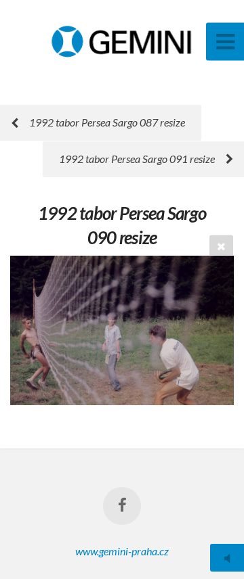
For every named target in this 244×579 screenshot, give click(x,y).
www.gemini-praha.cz (122, 551)
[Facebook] (122, 506)
